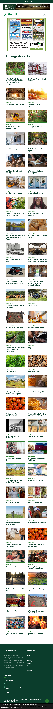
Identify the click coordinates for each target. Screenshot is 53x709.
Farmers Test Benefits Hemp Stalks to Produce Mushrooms (15, 349)
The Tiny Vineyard (12, 371)
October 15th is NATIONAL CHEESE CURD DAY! (37, 415)
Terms (28, 668)
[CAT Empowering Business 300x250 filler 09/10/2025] (26, 34)
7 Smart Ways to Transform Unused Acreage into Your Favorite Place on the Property (15, 81)
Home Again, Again (12, 502)
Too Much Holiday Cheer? (36, 327)
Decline (48, 706)
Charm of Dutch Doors (35, 193)
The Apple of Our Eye (35, 127)
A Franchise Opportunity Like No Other (36, 612)
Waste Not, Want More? (35, 502)
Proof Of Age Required (35, 436)
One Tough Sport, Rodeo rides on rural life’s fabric (36, 567)
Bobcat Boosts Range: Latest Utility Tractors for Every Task (37, 260)
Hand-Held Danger (34, 371)
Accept (41, 706)
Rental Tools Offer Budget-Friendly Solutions (15, 214)
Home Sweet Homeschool (14, 567)
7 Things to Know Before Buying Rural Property (14, 393)
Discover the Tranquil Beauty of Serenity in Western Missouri (15, 237)
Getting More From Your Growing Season (14, 415)
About (28, 655)
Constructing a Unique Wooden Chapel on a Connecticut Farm (35, 283)
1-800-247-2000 (9, 680)
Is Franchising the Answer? (15, 327)
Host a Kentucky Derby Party (37, 522)
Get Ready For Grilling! (35, 480)
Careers (29, 665)
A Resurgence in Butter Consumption (35, 172)
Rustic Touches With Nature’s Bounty (13, 127)
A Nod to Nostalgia (12, 149)
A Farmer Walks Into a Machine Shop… (13, 437)
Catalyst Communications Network (31, 662)
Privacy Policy (30, 670)
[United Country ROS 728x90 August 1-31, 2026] (26, 7)
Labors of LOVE (11, 611)
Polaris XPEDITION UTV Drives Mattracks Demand (14, 282)
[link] (47, 701)
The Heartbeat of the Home (15, 105)
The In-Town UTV (33, 305)
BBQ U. (30, 348)
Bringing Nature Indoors (14, 193)
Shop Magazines (31, 657)
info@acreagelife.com (11, 683)
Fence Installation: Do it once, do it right (14, 545)
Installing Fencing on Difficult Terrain (13, 523)
